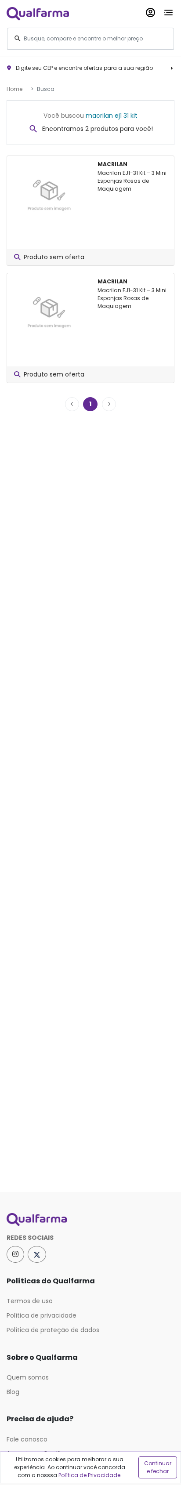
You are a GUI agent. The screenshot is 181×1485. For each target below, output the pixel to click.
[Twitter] (37, 1254)
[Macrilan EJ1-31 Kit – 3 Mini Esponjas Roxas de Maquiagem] (48, 310)
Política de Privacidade (89, 1475)
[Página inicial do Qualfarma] (90, 1219)
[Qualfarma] (38, 13)
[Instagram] (15, 1254)
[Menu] (168, 11)
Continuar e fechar (157, 1467)
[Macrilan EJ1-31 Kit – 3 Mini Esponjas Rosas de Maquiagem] (48, 192)
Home (14, 89)
